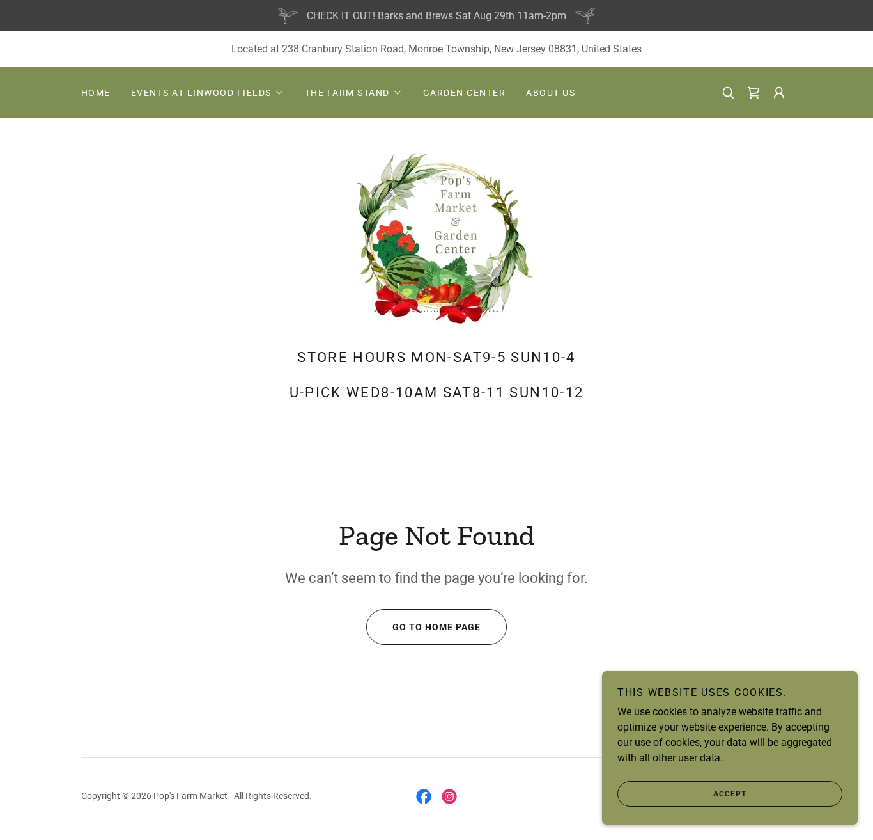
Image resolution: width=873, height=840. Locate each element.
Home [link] (96, 93)
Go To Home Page (436, 627)
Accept (729, 793)
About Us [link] (550, 93)
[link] (753, 93)
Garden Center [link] (464, 93)
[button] (207, 92)
